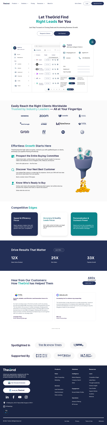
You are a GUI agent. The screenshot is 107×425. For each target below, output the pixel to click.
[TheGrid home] (6, 4)
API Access (75, 404)
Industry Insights (93, 385)
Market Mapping (76, 377)
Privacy (77, 421)
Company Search (76, 380)
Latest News (92, 380)
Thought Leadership (94, 382)
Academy (91, 393)
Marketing (57, 380)
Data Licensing (58, 395)
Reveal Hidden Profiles (78, 392)
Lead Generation (59, 389)
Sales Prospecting (59, 377)
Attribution (101, 421)
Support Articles (93, 391)
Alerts (73, 382)
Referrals (91, 396)
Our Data (67, 421)
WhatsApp (9, 406)
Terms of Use (88, 421)
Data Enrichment (59, 392)
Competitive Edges (94, 377)
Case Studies (92, 388)
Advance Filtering (76, 401)
